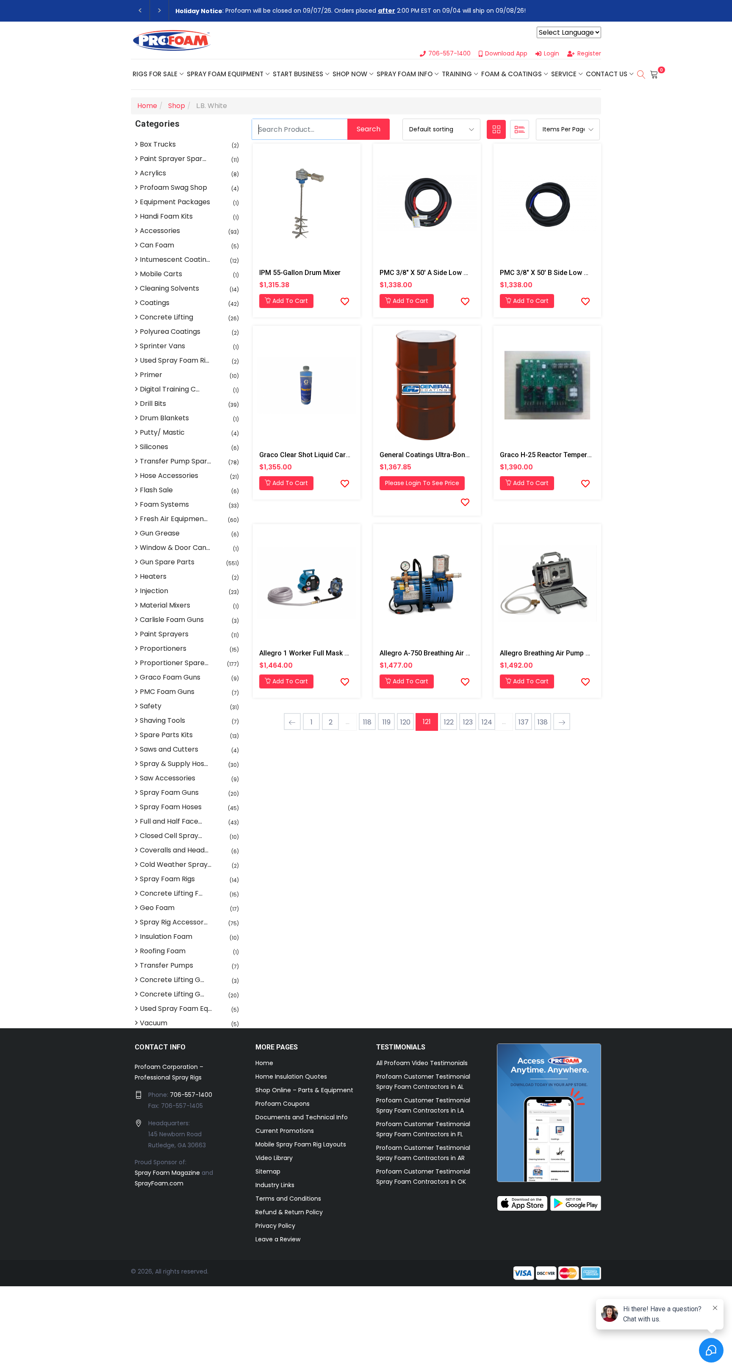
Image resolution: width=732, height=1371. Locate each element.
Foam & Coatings (511, 73)
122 (449, 722)
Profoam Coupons (282, 1103)
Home (264, 1063)
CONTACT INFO (160, 1047)
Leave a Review (277, 1239)
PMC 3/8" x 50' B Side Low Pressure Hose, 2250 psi (580, 273)
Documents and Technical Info (301, 1117)
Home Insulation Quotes (291, 1076)
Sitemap (267, 1171)
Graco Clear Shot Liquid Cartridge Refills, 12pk (331, 455)
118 (367, 722)
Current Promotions (284, 1131)
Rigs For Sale (155, 73)
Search (368, 129)
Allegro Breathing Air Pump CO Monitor (560, 653)
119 (387, 722)
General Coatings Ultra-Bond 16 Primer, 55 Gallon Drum (466, 455)
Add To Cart (289, 301)
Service (564, 73)
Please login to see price (422, 483)
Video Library (274, 1158)
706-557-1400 (191, 1095)
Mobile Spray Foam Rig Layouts (300, 1144)
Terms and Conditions (288, 1198)
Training (457, 73)
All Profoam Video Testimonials (422, 1063)
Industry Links (274, 1185)
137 (523, 722)
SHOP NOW (350, 73)
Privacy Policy (275, 1225)
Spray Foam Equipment (225, 73)
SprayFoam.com (159, 1183)
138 (543, 722)
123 (468, 722)
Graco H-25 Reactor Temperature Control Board (574, 455)
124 (487, 722)
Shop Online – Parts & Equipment (304, 1090)
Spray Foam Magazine (167, 1172)
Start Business (298, 73)
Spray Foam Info (405, 73)
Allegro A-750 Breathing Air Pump (431, 653)
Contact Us (606, 73)
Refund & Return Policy (289, 1212)
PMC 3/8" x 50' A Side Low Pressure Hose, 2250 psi (460, 273)
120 (405, 722)
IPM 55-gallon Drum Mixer (300, 273)
